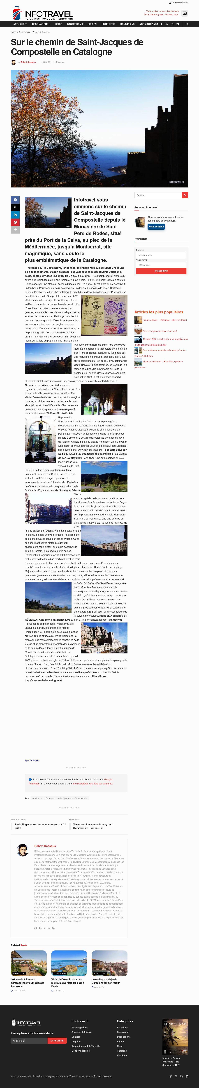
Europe (36, 32)
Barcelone (19, 973)
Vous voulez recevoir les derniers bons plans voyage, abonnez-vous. (161, 13)
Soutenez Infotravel (179, 2)
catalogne (37, 798)
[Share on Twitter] (15, 207)
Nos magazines (148, 24)
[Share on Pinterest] (15, 222)
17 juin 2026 (58, 990)
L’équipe (76, 1041)
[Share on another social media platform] (15, 230)
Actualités (20, 24)
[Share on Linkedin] (15, 215)
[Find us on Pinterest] (177, 24)
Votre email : (142, 259)
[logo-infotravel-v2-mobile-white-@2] (26, 1022)
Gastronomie (75, 24)
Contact (76, 1036)
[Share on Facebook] (15, 200)
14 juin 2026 (98, 987)
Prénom (140, 250)
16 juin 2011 (47, 62)
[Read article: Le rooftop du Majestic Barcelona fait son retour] (109, 963)
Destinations (40, 24)
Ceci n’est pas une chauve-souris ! (160, 331)
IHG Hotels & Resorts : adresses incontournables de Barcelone (27, 983)
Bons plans (127, 24)
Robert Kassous (28, 62)
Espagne (46, 32)
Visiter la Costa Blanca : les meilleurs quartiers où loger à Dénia (67, 983)
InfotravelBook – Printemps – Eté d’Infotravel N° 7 (171, 1062)
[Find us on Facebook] (161, 24)
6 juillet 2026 (19, 990)
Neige (58, 24)
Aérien (92, 24)
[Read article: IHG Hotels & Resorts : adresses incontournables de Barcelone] (29, 963)
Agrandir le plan (32, 760)
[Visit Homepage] (43, 13)
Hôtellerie (108, 24)
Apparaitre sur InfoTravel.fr (86, 1046)
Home (13, 32)
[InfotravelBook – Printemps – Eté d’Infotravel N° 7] (175, 1037)
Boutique (122, 1055)
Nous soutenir (156, 226)
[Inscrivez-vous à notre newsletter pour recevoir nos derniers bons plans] (184, 13)
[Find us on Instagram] (172, 24)
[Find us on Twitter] (167, 24)
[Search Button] (187, 24)
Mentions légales (81, 1050)
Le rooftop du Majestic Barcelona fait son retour (106, 981)
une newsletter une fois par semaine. (92, 783)
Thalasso (122, 1050)
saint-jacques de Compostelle (72, 798)
